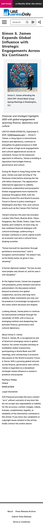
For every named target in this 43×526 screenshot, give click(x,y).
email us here (8, 386)
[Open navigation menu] (4, 22)
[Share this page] (39, 22)
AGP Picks (6, 4)
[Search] (27, 22)
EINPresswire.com (16, 135)
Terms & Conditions (21, 522)
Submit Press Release (21, 516)
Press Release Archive (25, 511)
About (10, 511)
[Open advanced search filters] (33, 22)
